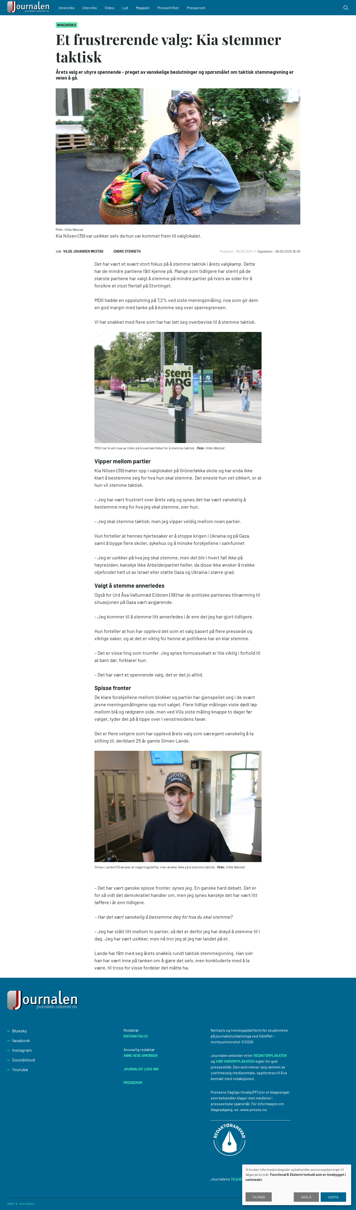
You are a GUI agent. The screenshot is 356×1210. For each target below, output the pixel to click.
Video (109, 7)
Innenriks (67, 7)
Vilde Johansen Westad (83, 251)
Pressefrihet (168, 7)
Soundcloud (23, 1059)
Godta (333, 1197)
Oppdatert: (265, 251)
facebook (21, 1040)
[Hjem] (29, 7)
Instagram (22, 1050)
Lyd (125, 7)
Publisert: (227, 251)
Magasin (143, 7)
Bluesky (19, 1030)
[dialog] (296, 1185)
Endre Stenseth (127, 251)
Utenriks (89, 7)
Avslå (306, 1197)
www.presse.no (253, 1109)
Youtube (20, 1069)
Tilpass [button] (258, 1197)
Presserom (196, 7)
